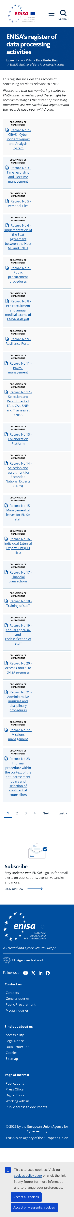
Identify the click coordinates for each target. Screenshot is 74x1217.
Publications (15, 1083)
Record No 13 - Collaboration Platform (20, 439)
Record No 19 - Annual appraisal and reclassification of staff (18, 634)
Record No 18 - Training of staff (19, 603)
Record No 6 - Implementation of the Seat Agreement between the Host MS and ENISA (18, 236)
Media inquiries (17, 1010)
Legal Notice (15, 1041)
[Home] (23, 13)
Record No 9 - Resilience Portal (18, 341)
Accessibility (15, 1035)
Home (10, 60)
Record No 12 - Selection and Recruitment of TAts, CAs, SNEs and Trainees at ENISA (19, 403)
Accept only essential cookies (34, 1207)
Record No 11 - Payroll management (20, 368)
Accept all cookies (26, 1197)
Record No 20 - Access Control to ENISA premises (18, 668)
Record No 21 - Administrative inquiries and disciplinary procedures (19, 701)
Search (63, 19)
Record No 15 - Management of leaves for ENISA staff (19, 512)
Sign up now (14, 889)
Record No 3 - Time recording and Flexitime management (19, 175)
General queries (18, 998)
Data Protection (47, 60)
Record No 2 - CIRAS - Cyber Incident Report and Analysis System (19, 139)
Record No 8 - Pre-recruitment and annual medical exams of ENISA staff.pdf (18, 310)
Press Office (14, 1089)
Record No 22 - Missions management (20, 734)
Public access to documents (26, 1107)
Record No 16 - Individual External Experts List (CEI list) (18, 546)
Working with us (18, 1101)
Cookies (11, 1053)
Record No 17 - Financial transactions (20, 577)
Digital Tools (15, 1095)
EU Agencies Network (28, 960)
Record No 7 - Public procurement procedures (19, 275)
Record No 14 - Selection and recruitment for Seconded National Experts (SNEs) (19, 474)
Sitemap (12, 1058)
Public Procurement (21, 1004)
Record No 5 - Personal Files (19, 203)
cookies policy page (28, 1175)
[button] (51, 14)
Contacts (12, 993)
